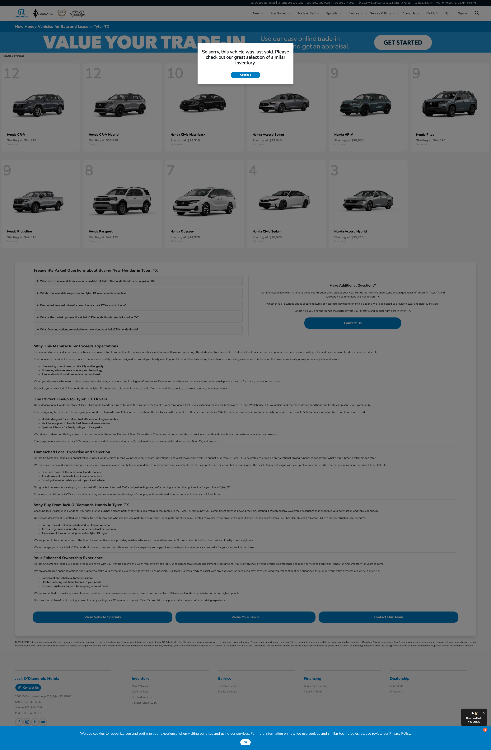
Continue (245, 75)
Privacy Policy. (400, 733)
